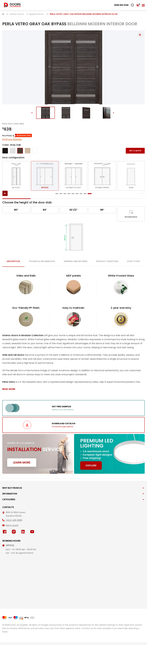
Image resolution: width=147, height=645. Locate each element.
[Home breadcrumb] (3, 14)
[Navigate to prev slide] (6, 67)
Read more (8, 389)
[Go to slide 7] (81, 193)
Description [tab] (13, 261)
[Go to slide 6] (77, 193)
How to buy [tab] (133, 261)
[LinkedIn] (23, 531)
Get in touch (12, 525)
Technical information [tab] (42, 261)
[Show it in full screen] (73, 67)
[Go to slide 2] (66, 113)
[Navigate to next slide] (141, 67)
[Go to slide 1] (45, 113)
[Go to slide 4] (106, 113)
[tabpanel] (73, 332)
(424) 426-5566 (121, 5)
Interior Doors (16, 14)
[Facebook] (5, 531)
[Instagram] (14, 531)
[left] (5, 193)
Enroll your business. (12, 139)
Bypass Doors (36, 14)
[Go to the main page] (12, 5)
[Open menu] (143, 5)
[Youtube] (33, 531)
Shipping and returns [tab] (75, 261)
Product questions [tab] (107, 261)
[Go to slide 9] (90, 193)
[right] (142, 193)
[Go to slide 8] (85, 193)
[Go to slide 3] (86, 113)
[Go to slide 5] (72, 193)
